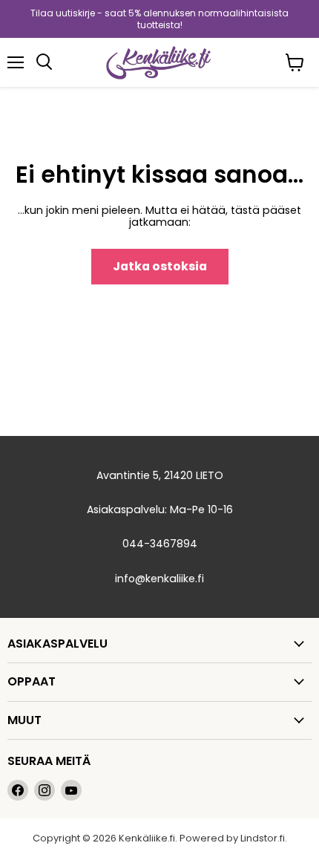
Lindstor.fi (262, 838)
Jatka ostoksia (160, 266)
